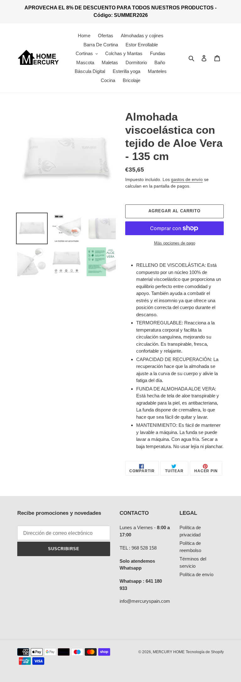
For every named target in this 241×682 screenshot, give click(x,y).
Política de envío (196, 574)
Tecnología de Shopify (205, 652)
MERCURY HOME (169, 652)
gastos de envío (187, 179)
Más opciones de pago (174, 243)
